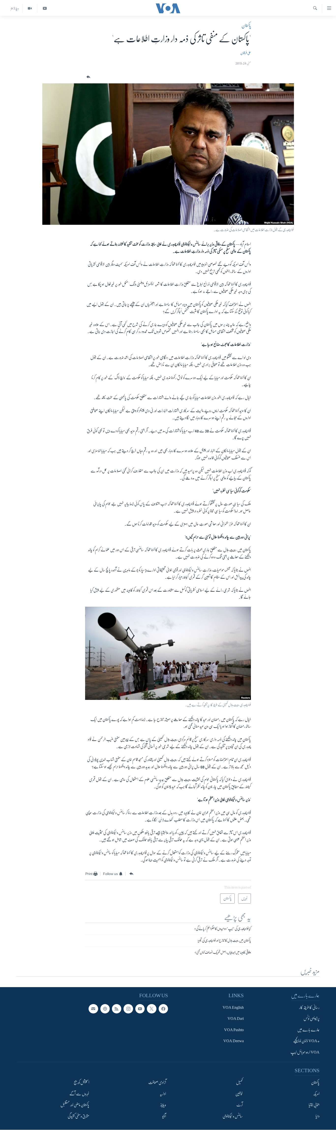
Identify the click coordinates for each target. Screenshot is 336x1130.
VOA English (233, 1007)
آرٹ (239, 1105)
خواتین (239, 1094)
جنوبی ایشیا (314, 1105)
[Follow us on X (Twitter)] (151, 1008)
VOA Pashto (234, 1030)
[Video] (29, 8)
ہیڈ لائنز (15, 8)
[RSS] (116, 1008)
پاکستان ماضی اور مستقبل (75, 1105)
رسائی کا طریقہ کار (309, 1007)
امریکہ (316, 1094)
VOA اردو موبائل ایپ (305, 1052)
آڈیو (164, 1116)
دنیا (318, 1116)
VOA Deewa (233, 1041)
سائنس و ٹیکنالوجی (233, 1116)
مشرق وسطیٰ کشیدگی (78, 1116)
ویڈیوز (163, 1105)
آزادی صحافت (157, 1083)
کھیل (239, 1083)
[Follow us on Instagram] (128, 1008)
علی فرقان (245, 52)
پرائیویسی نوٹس (312, 1019)
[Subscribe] (93, 1008)
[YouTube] (44, 8)
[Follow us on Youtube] (140, 1008)
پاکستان (246, 26)
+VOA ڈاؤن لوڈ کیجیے (306, 1041)
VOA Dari (236, 1019)
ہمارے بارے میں (308, 1030)
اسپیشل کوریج (81, 1083)
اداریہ (163, 1094)
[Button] (87, 77)
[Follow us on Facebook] (163, 1008)
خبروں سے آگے (79, 1094)
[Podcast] (105, 1008)
